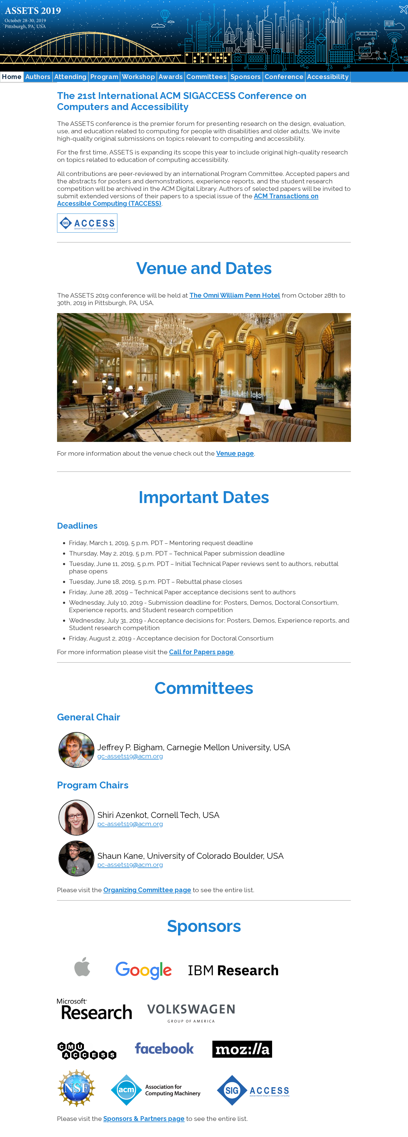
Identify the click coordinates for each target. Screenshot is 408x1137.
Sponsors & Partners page (144, 1118)
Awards (171, 77)
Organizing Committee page (147, 890)
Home (12, 77)
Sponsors (246, 77)
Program (104, 77)
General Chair (88, 717)
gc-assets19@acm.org (130, 756)
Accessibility (328, 77)
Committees (206, 77)
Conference (284, 77)
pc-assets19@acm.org (130, 823)
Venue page (235, 453)
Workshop (138, 77)
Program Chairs (92, 785)
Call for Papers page (201, 652)
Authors (38, 77)
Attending (70, 77)
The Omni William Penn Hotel (234, 295)
